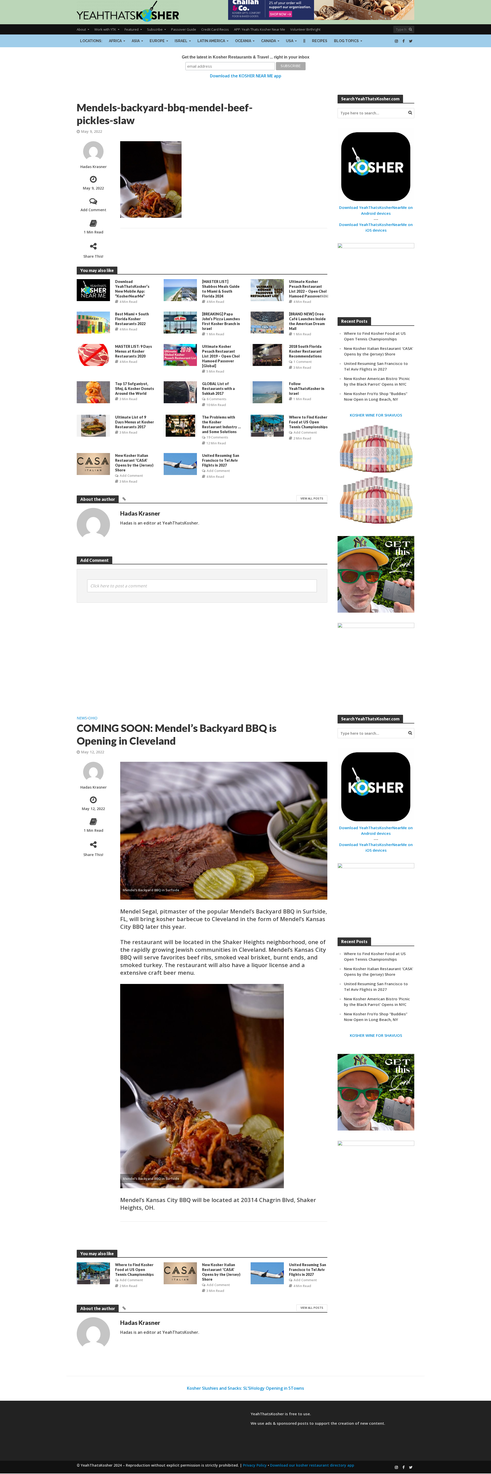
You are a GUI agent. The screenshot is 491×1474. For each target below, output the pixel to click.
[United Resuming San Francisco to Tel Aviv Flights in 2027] (180, 464)
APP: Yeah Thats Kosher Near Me (259, 29)
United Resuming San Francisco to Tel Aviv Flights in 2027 (220, 460)
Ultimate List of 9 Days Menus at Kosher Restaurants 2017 (134, 422)
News (82, 718)
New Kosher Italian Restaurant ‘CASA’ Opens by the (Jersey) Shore (134, 462)
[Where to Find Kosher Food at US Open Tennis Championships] (267, 425)
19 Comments (217, 437)
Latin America (211, 41)
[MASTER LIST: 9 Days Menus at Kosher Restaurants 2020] (93, 354)
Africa (115, 41)
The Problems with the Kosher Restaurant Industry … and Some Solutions (221, 424)
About (81, 29)
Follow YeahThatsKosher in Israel (306, 389)
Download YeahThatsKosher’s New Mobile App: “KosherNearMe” (132, 288)
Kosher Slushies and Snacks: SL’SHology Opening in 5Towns (245, 1388)
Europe (157, 41)
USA (289, 41)
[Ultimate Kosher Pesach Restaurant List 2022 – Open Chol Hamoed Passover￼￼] (267, 289)
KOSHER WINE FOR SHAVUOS (376, 415)
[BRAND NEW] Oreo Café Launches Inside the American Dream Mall (307, 321)
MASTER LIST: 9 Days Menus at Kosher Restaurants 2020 (133, 351)
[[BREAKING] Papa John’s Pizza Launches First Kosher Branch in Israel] (180, 322)
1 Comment (303, 361)
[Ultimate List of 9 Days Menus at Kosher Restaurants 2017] (93, 425)
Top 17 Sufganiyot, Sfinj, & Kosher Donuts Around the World (134, 389)
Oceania (243, 41)
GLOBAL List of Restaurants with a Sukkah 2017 (218, 389)
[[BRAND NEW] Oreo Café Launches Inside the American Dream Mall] (267, 322)
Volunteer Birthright (305, 29)
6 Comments (216, 399)
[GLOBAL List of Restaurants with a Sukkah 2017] (180, 392)
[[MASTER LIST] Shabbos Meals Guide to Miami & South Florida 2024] (180, 289)
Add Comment (93, 209)
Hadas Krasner (93, 166)
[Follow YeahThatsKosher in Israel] (267, 392)
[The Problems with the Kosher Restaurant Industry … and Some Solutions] (180, 425)
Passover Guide (183, 29)
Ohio (92, 718)
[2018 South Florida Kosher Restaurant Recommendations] (267, 354)
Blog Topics (346, 41)
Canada (268, 41)
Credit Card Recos (215, 29)
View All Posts (311, 498)
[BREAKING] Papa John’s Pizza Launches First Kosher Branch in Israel (221, 321)
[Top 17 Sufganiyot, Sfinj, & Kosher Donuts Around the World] (93, 392)
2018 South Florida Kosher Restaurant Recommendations (305, 351)
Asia (136, 41)
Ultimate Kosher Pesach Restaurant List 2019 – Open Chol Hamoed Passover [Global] (221, 356)
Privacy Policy (255, 1465)
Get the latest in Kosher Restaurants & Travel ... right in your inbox (245, 57)
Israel (181, 41)
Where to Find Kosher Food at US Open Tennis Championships (308, 422)
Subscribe (155, 29)
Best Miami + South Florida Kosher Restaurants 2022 (132, 319)
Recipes (319, 41)
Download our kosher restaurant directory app (312, 1465)
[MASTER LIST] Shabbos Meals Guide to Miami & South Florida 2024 (221, 288)
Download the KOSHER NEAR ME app (245, 76)
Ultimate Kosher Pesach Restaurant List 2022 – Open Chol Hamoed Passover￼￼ (308, 288)
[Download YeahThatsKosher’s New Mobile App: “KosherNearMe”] (93, 289)
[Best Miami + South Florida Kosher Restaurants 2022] (93, 322)
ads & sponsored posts (286, 1423)
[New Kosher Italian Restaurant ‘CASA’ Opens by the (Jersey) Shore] (93, 464)
